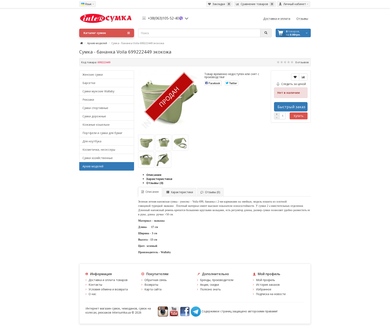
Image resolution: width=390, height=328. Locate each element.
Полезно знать (210, 289)
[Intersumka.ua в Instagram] (163, 311)
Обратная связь (155, 280)
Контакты (95, 285)
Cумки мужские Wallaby (98, 91)
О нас (92, 294)
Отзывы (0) (154, 183)
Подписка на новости (271, 294)
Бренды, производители (216, 280)
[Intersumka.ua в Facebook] (185, 311)
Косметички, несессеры (98, 149)
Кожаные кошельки (95, 124)
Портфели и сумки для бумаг (102, 133)
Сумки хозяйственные (97, 158)
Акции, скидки (209, 285)
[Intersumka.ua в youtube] (174, 311)
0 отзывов (302, 62)
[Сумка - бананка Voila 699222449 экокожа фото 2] (180, 143)
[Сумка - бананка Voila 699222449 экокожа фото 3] (146, 160)
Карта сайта (152, 289)
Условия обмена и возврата (108, 289)
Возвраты (151, 285)
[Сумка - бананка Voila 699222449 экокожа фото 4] (163, 160)
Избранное (263, 289)
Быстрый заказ (291, 106)
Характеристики (159, 179)
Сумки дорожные (94, 116)
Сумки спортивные (95, 108)
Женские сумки (92, 74)
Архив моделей (97, 43)
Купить (298, 116)
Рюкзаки (88, 99)
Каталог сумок (94, 33)
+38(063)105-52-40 (163, 18)
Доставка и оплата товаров (108, 280)
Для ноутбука (91, 141)
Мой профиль (265, 280)
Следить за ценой (293, 84)
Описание (153, 175)
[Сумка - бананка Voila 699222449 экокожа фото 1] (163, 143)
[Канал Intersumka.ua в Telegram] (196, 311)
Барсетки (88, 83)
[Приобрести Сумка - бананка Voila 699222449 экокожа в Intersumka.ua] (146, 143)
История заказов (268, 285)
